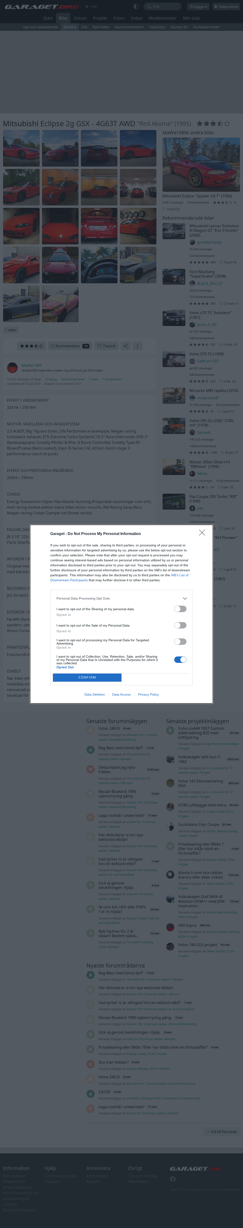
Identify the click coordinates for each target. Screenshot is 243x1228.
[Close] (203, 534)
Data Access (121, 694)
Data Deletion (94, 694)
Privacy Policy (148, 694)
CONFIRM (87, 677)
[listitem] (121, 598)
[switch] (180, 609)
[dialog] (121, 614)
